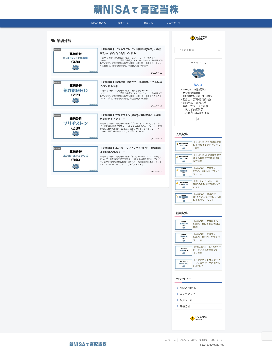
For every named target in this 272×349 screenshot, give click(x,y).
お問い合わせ (216, 340)
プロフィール (170, 340)
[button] (219, 50)
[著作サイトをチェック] (198, 119)
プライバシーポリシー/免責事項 (193, 340)
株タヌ (198, 84)
